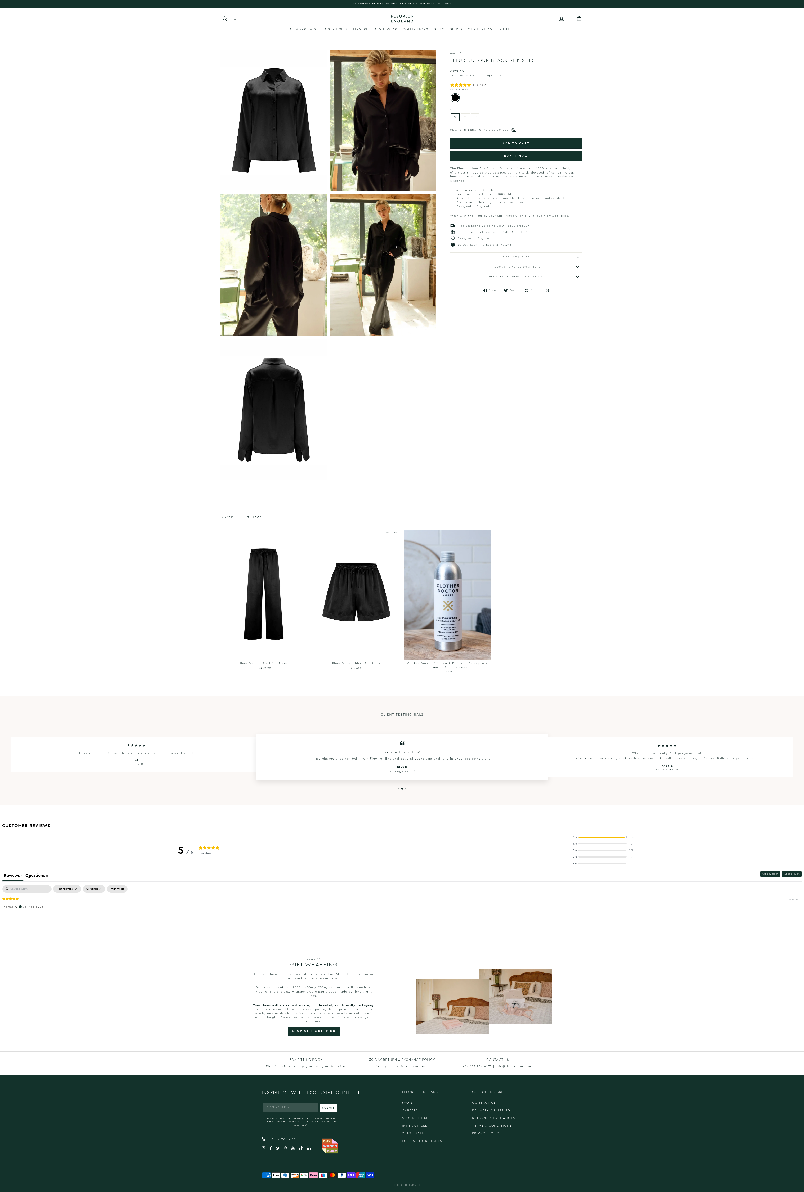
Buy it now (516, 156)
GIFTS (439, 29)
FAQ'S (407, 1102)
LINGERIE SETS (335, 29)
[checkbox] (117, 889)
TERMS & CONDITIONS (492, 1125)
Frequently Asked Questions (516, 267)
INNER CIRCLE (414, 1125)
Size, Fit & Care (516, 257)
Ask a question (770, 874)
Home (454, 53)
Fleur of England (408, 1185)
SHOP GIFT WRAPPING (314, 1031)
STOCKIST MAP (415, 1118)
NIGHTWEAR (386, 29)
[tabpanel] (402, 912)
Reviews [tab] (13, 875)
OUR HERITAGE (481, 29)
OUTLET (507, 29)
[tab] (36, 876)
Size (453, 110)
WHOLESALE (413, 1133)
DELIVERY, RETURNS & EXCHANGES (516, 277)
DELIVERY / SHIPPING (491, 1110)
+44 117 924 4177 (281, 1139)
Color (460, 90)
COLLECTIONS (415, 29)
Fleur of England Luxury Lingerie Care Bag (290, 991)
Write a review (791, 874)
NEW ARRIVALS (303, 29)
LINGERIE (361, 29)
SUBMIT (328, 1107)
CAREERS (410, 1110)
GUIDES (456, 29)
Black (455, 98)
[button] (603, 837)
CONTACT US (484, 1102)
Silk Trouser (506, 215)
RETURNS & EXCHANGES (493, 1118)
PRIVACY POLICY (487, 1133)
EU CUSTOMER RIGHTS (422, 1141)
